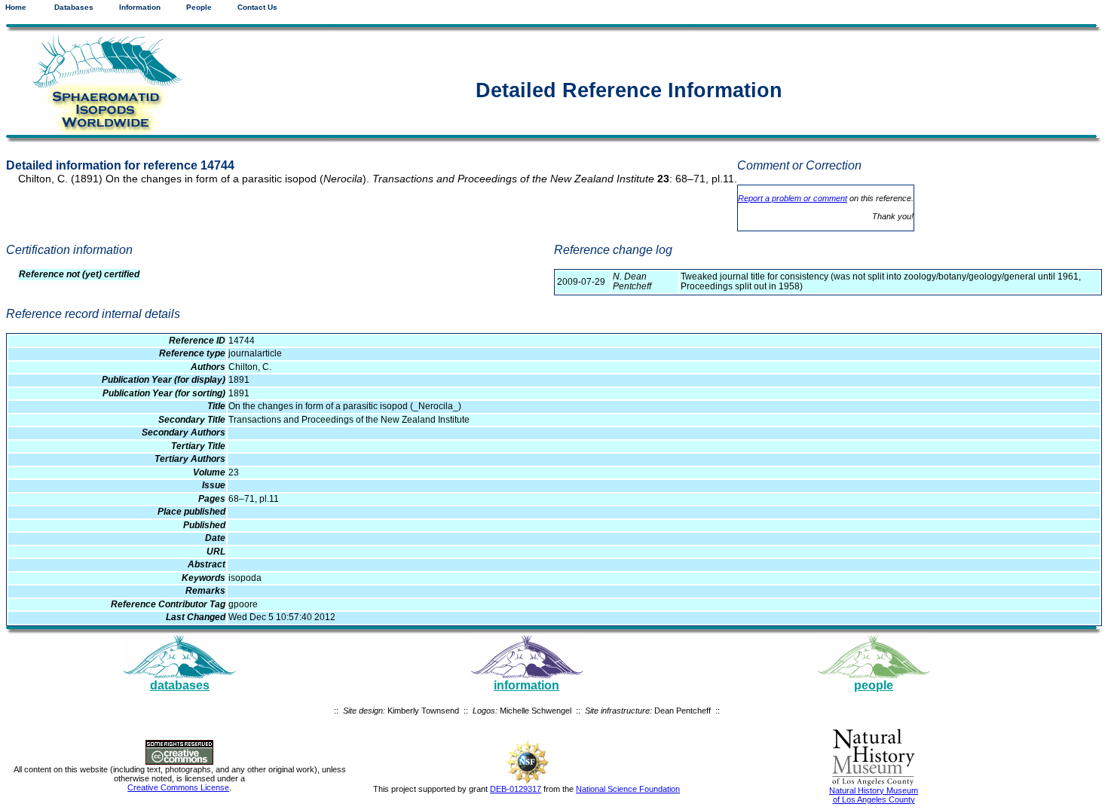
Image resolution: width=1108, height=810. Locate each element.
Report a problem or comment (792, 198)
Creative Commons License (178, 787)
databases (180, 685)
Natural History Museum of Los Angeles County (873, 795)
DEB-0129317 (515, 788)
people (873, 685)
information (526, 685)
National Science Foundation (628, 788)
